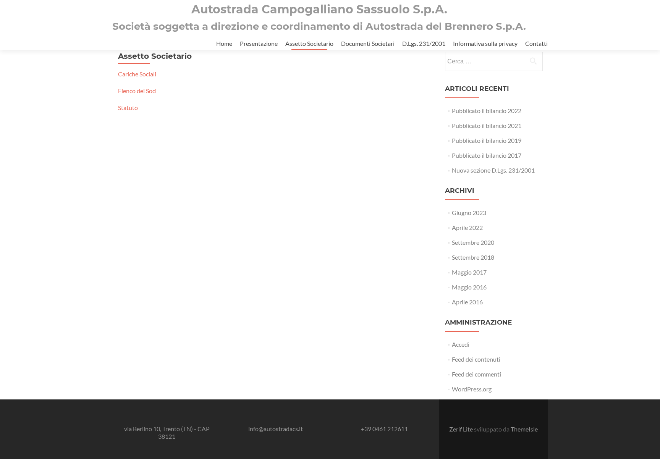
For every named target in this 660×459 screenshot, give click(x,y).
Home (224, 43)
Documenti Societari (368, 43)
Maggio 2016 (469, 287)
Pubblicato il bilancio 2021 (486, 125)
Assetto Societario (309, 43)
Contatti (536, 43)
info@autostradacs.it (275, 428)
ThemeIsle (524, 429)
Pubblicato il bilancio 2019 (486, 140)
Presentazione (259, 43)
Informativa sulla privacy (485, 43)
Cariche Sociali (137, 74)
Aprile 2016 (467, 301)
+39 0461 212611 (384, 428)
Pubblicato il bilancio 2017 (486, 155)
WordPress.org (472, 389)
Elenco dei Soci (137, 90)
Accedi (460, 344)
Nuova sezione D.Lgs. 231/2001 (493, 170)
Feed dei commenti (476, 374)
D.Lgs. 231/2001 (423, 43)
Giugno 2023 (469, 212)
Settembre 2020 (473, 242)
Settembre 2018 (473, 257)
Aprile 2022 (467, 227)
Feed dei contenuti (476, 359)
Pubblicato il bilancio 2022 (486, 110)
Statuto (128, 107)
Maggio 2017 (469, 272)
